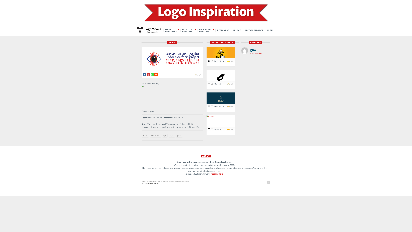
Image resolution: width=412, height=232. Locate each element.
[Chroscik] (221, 99)
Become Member (254, 30)
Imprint (156, 184)
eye (164, 135)
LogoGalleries (171, 30)
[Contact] (268, 182)
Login (270, 30)
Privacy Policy (149, 184)
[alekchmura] (209, 129)
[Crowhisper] (221, 77)
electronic (155, 135)
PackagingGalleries (205, 30)
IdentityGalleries (188, 30)
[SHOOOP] (221, 54)
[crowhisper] (209, 84)
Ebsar (145, 135)
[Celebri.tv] (221, 122)
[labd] (209, 61)
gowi (179, 135)
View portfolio (256, 54)
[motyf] (209, 107)
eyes (172, 135)
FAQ (143, 184)
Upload (237, 30)
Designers (223, 30)
